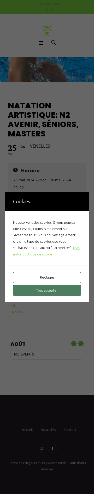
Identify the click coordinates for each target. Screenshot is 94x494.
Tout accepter (47, 290)
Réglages (47, 277)
